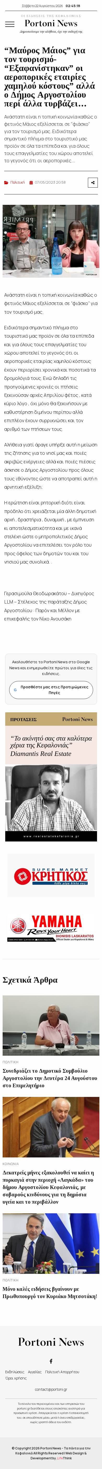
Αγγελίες (35, 1371)
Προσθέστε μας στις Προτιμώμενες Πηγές (51, 689)
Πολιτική (17, 182)
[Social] (51, 1361)
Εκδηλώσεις (14, 1371)
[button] (9, 24)
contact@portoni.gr (51, 1389)
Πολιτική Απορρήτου (62, 1371)
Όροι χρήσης (16, 1378)
